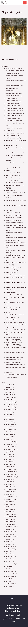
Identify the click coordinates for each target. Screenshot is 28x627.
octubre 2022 (10, 447)
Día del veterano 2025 (12, 138)
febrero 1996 (10, 576)
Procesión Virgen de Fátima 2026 (15, 282)
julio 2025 (9, 412)
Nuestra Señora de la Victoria (14, 193)
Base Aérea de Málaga (12, 95)
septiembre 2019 (11, 499)
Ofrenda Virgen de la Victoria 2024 (16, 205)
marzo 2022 (9, 464)
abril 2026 (9, 392)
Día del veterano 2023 (12, 135)
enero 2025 (9, 427)
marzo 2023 (9, 434)
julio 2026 (9, 384)
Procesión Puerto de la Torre (14, 275)
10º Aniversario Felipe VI (13, 68)
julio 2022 (9, 454)
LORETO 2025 (10, 170)
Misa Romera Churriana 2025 (14, 183)
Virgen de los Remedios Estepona (16, 347)
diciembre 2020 (10, 489)
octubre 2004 (10, 549)
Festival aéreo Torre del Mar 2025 (16, 140)
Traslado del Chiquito (12, 320)
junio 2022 (9, 457)
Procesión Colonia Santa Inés (14, 255)
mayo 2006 (9, 544)
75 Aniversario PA (11, 88)
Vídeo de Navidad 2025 (13, 337)
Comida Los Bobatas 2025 (13, 110)
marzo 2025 (9, 422)
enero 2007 (9, 541)
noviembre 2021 (10, 472)
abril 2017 (9, 511)
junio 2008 (9, 529)
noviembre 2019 (10, 496)
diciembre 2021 (10, 469)
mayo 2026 (9, 389)
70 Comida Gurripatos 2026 (14, 85)
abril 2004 (9, 554)
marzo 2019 (9, 504)
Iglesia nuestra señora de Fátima (15, 148)
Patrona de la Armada (12, 213)
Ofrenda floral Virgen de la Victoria (16, 200)
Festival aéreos (10, 145)
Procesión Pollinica (11, 272)
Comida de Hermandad (12, 103)
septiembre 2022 (11, 449)
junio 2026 (9, 387)
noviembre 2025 (10, 404)
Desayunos (9, 130)
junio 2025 (9, 414)
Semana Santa (10, 310)
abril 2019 (9, 501)
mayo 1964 (9, 586)
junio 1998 (9, 566)
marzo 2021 (9, 486)
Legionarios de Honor (12, 168)
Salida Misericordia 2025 (13, 295)
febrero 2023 (10, 437)
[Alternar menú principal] (25, 2)
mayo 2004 (9, 551)
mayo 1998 (9, 569)
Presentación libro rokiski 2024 (15, 242)
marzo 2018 (9, 509)
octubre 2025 (10, 407)
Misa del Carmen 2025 (12, 175)
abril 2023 (9, 432)
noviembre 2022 (10, 444)
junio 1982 (9, 579)
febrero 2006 (10, 546)
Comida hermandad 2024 (13, 108)
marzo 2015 (9, 519)
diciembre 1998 (10, 564)
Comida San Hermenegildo (14, 113)
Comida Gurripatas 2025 (13, 105)
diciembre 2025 (10, 402)
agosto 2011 (9, 524)
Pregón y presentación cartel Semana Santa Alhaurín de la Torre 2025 (16, 227)
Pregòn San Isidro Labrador (14, 222)
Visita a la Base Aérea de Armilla (15, 352)
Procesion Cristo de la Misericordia (16, 257)
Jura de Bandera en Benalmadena (16, 163)
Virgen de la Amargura (12, 340)
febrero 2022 (10, 467)
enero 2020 (9, 494)
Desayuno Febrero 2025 (13, 128)
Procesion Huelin (11, 270)
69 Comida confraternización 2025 (16, 80)
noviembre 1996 (10, 574)
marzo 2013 (9, 521)
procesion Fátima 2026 (12, 267)
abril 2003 (9, 559)
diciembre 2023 (10, 429)
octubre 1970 (10, 584)
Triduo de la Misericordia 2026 (15, 330)
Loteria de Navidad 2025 (13, 173)
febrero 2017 (10, 514)
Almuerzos (9, 90)
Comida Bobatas (10, 98)
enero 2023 (9, 439)
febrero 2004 (10, 556)
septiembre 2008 (11, 526)
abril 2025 (9, 419)
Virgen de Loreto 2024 (12, 345)
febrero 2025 (10, 424)
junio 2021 (9, 481)
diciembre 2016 (10, 516)
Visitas (7, 372)
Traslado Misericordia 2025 (14, 322)
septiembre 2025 (11, 409)
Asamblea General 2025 (13, 93)
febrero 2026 (10, 397)
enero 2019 (9, 506)
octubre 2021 (10, 474)
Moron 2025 (9, 190)
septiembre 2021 (11, 476)
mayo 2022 (9, 459)
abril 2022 (9, 462)
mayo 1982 (9, 581)
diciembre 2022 (10, 442)
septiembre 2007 (11, 536)
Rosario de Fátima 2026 (13, 292)
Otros (7, 210)
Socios (8, 312)
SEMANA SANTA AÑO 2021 (9, 59)
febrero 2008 (10, 531)
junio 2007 (9, 539)
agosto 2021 (9, 479)
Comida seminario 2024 (13, 115)
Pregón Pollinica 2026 (12, 220)
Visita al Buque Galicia (12, 362)
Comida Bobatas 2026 (12, 100)
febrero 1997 (10, 571)
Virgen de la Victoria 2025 (13, 342)
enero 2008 (9, 534)
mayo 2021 (9, 484)
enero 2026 (9, 399)
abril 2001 (9, 561)
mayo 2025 (9, 417)
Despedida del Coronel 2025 (14, 133)
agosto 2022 (9, 452)
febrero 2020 (10, 491)
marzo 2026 (9, 394)
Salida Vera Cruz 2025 (12, 307)
